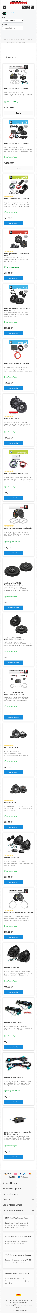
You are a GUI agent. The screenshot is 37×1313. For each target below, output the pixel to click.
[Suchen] (24, 7)
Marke (4, 17)
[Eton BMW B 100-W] (18, 734)
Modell (4, 25)
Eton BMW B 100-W (11, 748)
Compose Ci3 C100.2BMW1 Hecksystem (18, 913)
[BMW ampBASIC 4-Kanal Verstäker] (18, 459)
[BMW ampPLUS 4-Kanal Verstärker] (18, 349)
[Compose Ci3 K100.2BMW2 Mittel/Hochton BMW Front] (18, 679)
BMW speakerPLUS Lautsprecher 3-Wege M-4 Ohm (17, 309)
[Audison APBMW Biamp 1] (18, 1063)
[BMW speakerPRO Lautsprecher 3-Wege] (18, 240)
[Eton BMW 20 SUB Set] (18, 404)
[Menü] (4, 7)
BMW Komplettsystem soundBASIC (17, 199)
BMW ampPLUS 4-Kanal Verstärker (16, 363)
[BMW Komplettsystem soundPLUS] (18, 129)
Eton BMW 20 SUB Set (12, 418)
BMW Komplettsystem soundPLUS (16, 144)
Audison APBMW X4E (12, 967)
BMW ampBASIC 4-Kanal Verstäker (16, 473)
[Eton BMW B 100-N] (18, 789)
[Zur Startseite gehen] (18, 2)
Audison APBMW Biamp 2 (13, 1022)
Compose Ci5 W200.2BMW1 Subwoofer (18, 528)
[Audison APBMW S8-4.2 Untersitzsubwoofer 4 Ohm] (18, 624)
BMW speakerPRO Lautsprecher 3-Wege (16, 254)
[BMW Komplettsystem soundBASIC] (18, 185)
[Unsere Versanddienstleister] (18, 1294)
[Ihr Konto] (28, 7)
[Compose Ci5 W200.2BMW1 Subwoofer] (18, 514)
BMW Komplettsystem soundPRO (16, 88)
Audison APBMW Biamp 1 (13, 1077)
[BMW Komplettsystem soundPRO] (18, 74)
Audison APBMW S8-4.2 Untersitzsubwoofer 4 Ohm (14, 639)
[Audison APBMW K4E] (18, 844)
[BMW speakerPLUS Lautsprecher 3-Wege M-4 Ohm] (18, 294)
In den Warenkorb (13, 223)
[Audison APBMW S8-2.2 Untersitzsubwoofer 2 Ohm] (18, 569)
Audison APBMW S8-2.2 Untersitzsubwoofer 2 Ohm (14, 584)
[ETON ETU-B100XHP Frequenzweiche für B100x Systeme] (18, 1118)
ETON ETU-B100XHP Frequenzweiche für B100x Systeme (17, 1133)
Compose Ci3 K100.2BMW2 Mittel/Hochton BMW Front (14, 694)
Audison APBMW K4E (12, 858)
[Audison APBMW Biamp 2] (18, 1008)
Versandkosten (17, 1302)
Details (18, 113)
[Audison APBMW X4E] (18, 953)
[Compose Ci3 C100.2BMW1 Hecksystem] (18, 898)
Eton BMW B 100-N (11, 803)
